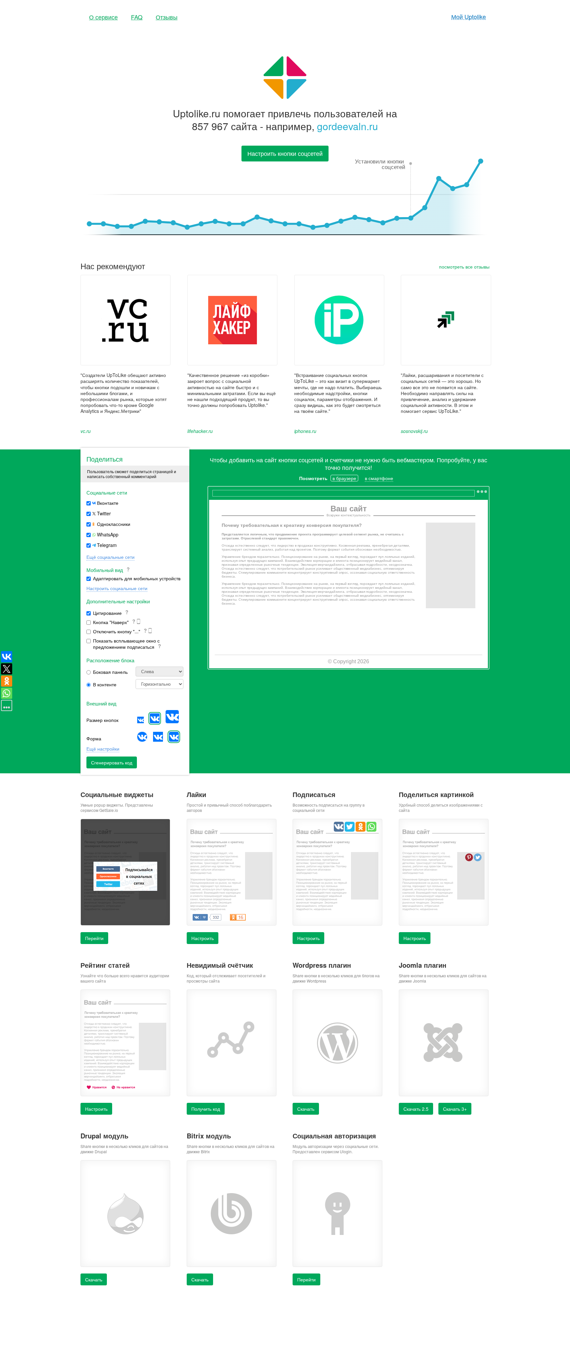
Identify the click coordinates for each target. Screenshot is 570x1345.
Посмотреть (313, 478)
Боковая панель (110, 672)
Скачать (305, 1108)
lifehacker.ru (200, 431)
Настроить (308, 938)
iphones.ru (305, 431)
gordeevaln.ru (347, 126)
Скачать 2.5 (415, 1108)
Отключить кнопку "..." (117, 631)
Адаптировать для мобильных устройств (136, 578)
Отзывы (166, 17)
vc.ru (85, 431)
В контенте (104, 684)
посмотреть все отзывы (464, 266)
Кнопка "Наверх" (111, 622)
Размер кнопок (102, 720)
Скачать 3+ (455, 1108)
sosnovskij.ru (414, 431)
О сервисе (103, 17)
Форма (93, 738)
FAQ (136, 17)
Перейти (94, 938)
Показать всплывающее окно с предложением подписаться (126, 644)
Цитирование (108, 613)
